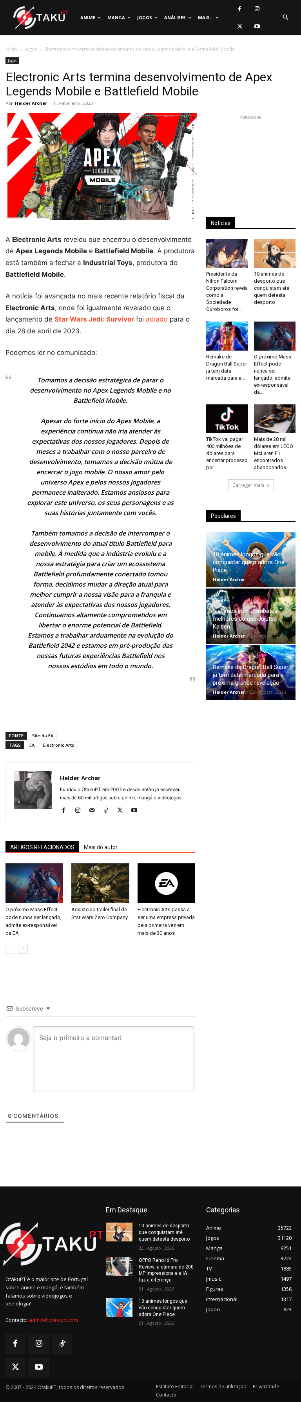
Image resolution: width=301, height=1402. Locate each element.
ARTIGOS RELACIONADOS (42, 847)
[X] (240, 26)
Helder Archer (31, 103)
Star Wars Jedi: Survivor (94, 319)
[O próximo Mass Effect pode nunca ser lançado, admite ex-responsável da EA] (34, 883)
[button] (285, 17)
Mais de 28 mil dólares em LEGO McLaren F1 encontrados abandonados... (273, 453)
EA (31, 745)
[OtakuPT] (40, 17)
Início (11, 49)
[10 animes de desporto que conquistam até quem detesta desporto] (275, 253)
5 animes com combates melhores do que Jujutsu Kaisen (245, 618)
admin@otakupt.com (53, 1319)
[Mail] (94, 810)
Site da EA (42, 735)
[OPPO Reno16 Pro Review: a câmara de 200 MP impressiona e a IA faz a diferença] (119, 1266)
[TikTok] (108, 810)
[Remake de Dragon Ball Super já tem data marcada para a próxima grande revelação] (227, 336)
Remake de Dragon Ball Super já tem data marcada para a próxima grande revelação (250, 675)
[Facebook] (240, 9)
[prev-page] (10, 949)
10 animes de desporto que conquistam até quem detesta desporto (271, 288)
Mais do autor (101, 847)
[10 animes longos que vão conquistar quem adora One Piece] (119, 1307)
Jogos (31, 49)
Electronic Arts (58, 745)
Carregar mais (248, 485)
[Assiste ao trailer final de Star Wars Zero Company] (100, 883)
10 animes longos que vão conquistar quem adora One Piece (249, 562)
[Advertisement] (100, 705)
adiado (157, 319)
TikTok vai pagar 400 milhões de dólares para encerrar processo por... (227, 453)
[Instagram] (257, 9)
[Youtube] (257, 26)
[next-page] (23, 949)
